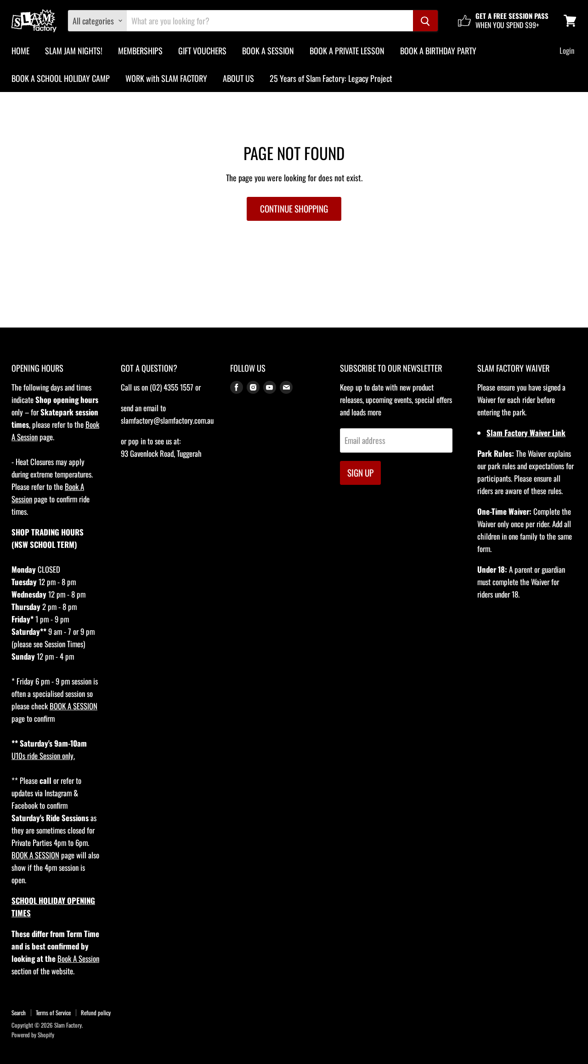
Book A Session (78, 958)
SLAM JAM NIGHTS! (73, 51)
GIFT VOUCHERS (202, 51)
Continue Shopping (294, 208)
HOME (20, 51)
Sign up (360, 472)
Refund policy (96, 1012)
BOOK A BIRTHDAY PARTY (438, 51)
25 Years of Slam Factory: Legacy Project (331, 78)
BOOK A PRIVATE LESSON (347, 51)
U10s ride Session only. (43, 755)
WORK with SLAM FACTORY (166, 78)
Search (18, 1012)
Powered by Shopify (32, 1034)
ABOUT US (238, 78)
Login (567, 50)
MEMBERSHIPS (140, 51)
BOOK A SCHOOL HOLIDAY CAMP (60, 78)
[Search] (425, 20)
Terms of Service (53, 1012)
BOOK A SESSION (268, 51)
